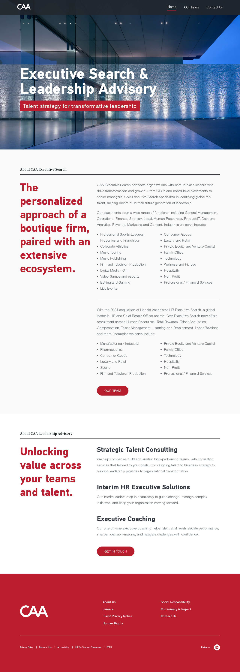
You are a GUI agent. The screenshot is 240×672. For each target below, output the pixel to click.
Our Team (191, 7)
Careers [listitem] (108, 609)
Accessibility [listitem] (63, 647)
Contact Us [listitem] (168, 616)
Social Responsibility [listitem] (175, 602)
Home (171, 7)
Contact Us (214, 7)
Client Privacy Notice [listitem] (117, 616)
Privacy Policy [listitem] (26, 647)
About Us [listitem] (109, 602)
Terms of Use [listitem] (45, 647)
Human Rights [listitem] (113, 623)
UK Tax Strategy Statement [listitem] (88, 647)
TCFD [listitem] (109, 647)
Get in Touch (115, 551)
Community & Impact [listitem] (176, 609)
